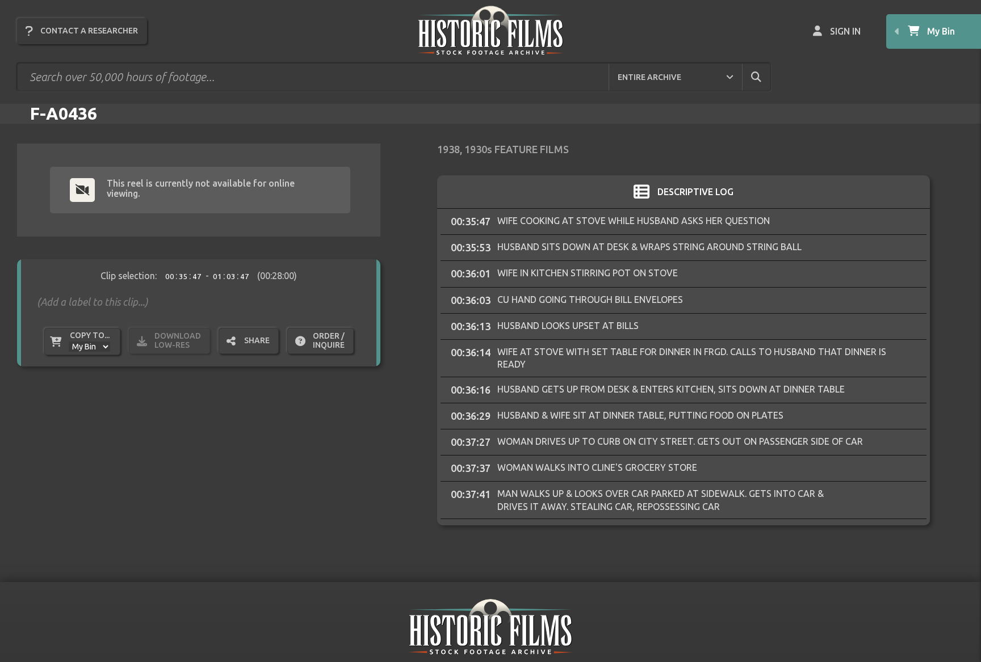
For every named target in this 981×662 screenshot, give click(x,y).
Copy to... (90, 335)
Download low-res (177, 340)
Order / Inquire (329, 340)
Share (257, 340)
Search (765, 76)
